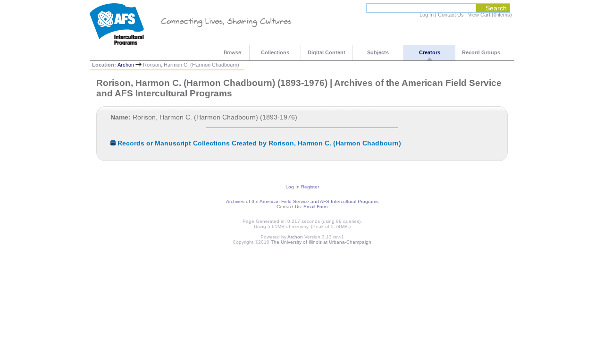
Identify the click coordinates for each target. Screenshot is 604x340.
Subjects (378, 52)
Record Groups (481, 52)
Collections (275, 52)
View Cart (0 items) (490, 14)
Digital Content (326, 52)
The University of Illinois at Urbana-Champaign (321, 242)
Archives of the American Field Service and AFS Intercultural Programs (302, 201)
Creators (429, 52)
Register (310, 186)
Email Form (315, 206)
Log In (426, 14)
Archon (125, 65)
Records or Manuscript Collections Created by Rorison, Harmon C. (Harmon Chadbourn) (258, 143)
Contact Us (451, 14)
